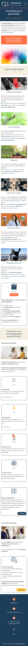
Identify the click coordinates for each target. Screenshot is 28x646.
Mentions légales (20, 643)
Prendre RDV (14, 294)
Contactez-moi (21, 589)
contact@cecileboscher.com (14, 612)
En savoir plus (22, 513)
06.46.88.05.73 (14, 603)
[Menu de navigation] (25, 4)
